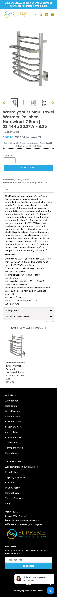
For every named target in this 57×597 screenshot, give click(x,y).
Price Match (11, 472)
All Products (11, 400)
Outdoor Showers (14, 437)
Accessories (11, 442)
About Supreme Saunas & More (21, 466)
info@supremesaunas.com (25, 520)
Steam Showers (13, 426)
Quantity (8, 155)
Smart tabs (50, 321)
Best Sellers (11, 406)
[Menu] (52, 14)
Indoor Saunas (12, 416)
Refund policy (12, 453)
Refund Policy (12, 493)
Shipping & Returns (15, 477)
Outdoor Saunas (13, 421)
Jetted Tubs (11, 432)
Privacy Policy (12, 487)
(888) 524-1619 (20, 516)
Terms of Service (14, 447)
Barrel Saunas (12, 411)
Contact (9, 482)
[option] (14, 103)
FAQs (8, 503)
